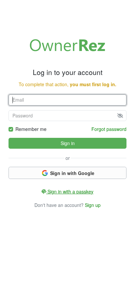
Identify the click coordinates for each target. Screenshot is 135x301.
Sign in (68, 143)
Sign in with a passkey (69, 191)
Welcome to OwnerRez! (67, 45)
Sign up (93, 205)
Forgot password (108, 129)
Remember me (31, 129)
